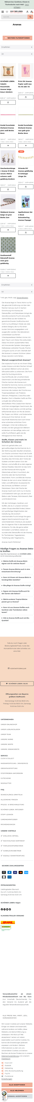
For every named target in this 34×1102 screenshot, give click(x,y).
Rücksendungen (8, 824)
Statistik (8, 1065)
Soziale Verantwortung (14, 856)
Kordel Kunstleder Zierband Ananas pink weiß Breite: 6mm (7, 129)
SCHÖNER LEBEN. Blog (18, 683)
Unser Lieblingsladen (10, 729)
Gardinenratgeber (9, 819)
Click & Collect (7, 758)
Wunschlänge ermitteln (11, 795)
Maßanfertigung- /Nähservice (14, 763)
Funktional (9, 1076)
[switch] (4, 1099)
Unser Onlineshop (9, 724)
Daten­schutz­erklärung (10, 1056)
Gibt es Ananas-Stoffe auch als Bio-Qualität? (15, 619)
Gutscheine (6, 778)
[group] (8, 70)
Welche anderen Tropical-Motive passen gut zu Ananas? (14, 600)
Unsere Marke (7, 739)
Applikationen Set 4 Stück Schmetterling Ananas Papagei (25, 216)
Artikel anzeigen (8, 145)
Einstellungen (7, 1079)
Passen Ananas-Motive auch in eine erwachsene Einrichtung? (16, 570)
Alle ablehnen (17, 1090)
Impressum (6, 1059)
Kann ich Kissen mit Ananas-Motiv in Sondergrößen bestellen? (16, 578)
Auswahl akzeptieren (17, 1096)
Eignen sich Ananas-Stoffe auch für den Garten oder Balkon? (16, 592)
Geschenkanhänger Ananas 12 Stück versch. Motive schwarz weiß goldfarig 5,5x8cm (7, 173)
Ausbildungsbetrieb (12, 851)
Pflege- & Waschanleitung (12, 804)
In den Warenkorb (8, 102)
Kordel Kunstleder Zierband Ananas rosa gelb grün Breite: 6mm (25, 129)
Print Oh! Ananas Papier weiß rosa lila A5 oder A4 (25, 84)
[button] (17, 38)
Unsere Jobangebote (10, 749)
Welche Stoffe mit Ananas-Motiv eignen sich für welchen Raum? (14, 562)
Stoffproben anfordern (12, 773)
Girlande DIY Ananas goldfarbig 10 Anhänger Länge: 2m (25, 172)
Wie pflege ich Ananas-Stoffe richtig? (17, 585)
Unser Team (6, 734)
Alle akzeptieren (17, 1085)
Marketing (9, 1068)
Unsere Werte (7, 744)
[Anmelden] (27, 11)
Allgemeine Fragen (9, 800)
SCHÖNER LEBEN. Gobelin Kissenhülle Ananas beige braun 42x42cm (7, 86)
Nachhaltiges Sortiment (14, 841)
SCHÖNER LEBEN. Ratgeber (12, 809)
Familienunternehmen (13, 846)
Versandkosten (22, 298)
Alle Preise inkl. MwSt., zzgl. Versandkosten (15, 1017)
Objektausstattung (9, 768)
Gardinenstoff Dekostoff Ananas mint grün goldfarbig (7, 259)
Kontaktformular (18, 668)
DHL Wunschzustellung (14, 1071)
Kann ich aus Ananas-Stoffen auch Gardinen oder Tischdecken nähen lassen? (15, 609)
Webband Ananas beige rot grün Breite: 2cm (7, 214)
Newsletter (6, 783)
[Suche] (30, 17)
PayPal (7, 1073)
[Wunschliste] (7, 11)
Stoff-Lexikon (7, 814)
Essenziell (8, 1063)
